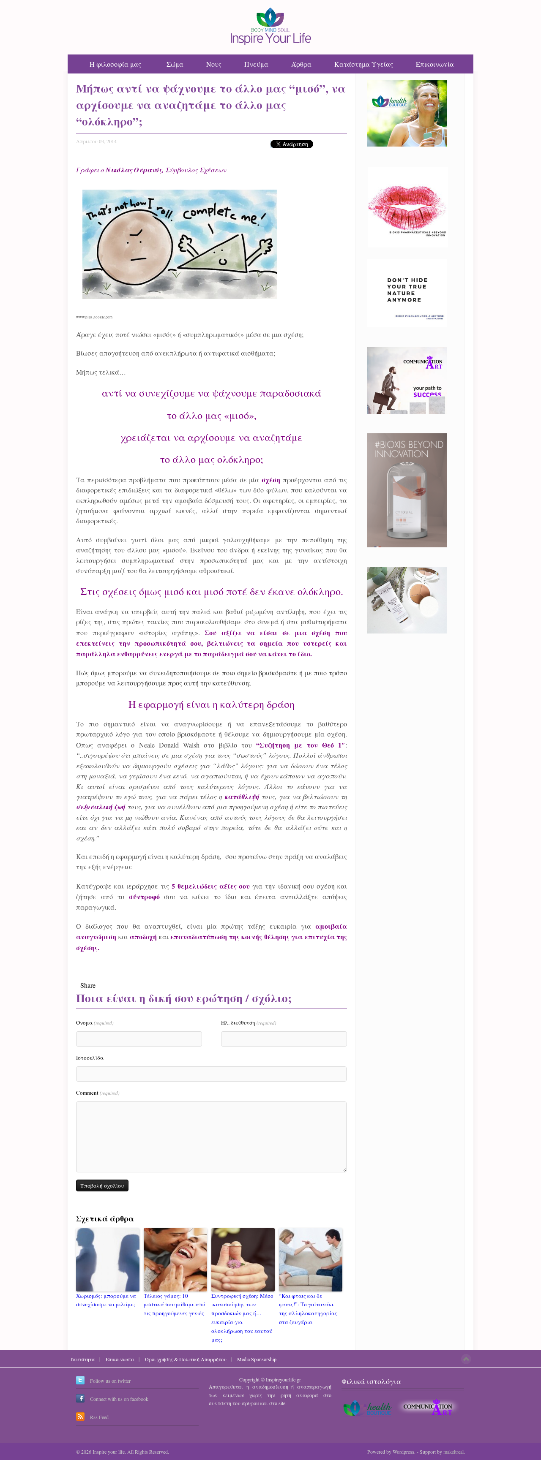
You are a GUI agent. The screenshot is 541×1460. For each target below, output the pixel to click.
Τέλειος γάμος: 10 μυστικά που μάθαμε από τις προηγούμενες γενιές (174, 1304)
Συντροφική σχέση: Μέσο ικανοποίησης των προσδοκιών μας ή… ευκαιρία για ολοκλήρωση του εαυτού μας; (242, 1317)
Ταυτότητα (82, 1359)
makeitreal (453, 1451)
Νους (213, 64)
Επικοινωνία (435, 64)
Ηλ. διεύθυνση (248, 1022)
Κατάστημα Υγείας (363, 64)
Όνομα (95, 1022)
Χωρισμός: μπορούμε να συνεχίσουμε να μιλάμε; (106, 1300)
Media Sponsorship (256, 1359)
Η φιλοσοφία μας (115, 64)
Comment (98, 1092)
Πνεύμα (256, 64)
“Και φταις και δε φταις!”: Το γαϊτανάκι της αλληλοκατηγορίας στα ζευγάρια (308, 1309)
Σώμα (175, 64)
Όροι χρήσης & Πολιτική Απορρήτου (186, 1359)
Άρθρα (301, 64)
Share (88, 985)
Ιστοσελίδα (90, 1057)
